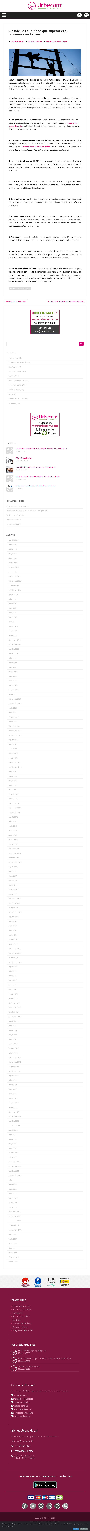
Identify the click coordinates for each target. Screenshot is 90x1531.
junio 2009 (13, 1239)
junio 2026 (13, 549)
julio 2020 (12, 744)
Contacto (17, 1320)
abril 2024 (12, 622)
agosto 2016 (13, 917)
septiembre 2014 (15, 1017)
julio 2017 (12, 871)
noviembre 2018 (15, 808)
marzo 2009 (13, 1253)
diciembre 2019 (15, 763)
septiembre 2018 (15, 812)
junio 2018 (13, 826)
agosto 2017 (13, 867)
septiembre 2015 (15, 962)
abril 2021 (12, 713)
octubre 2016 (14, 908)
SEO (10, 394)
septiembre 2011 (15, 1176)
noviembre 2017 (15, 853)
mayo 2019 (13, 781)
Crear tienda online (22, 1416)
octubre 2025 (14, 586)
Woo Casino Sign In (13, 524)
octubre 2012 (14, 1121)
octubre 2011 (14, 1171)
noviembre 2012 (15, 1117)
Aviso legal (18, 1313)
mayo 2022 (13, 676)
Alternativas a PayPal (23, 458)
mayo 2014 (13, 1035)
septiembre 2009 (15, 1230)
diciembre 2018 (15, 803)
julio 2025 (12, 599)
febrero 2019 (14, 794)
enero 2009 (13, 1262)
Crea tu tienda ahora (22, 1323)
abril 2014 (12, 1039)
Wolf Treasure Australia (15, 515)
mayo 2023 (13, 667)
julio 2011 (12, 1180)
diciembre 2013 (15, 1058)
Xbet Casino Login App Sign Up (17, 506)
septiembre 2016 (15, 912)
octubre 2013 (14, 1067)
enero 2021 (13, 722)
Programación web (16, 385)
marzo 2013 (13, 1098)
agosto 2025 (13, 595)
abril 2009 (12, 1248)
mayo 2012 (13, 1144)
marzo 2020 (13, 753)
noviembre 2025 (15, 581)
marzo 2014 (13, 1044)
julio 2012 (12, 1135)
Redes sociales (14, 390)
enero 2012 (13, 1157)
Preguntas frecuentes (23, 1330)
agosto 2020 (13, 740)
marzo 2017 (13, 885)
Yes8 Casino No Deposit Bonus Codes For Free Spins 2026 (27, 511)
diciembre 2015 (15, 949)
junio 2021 (13, 708)
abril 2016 (12, 930)
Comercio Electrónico (53, 42)
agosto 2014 (13, 1021)
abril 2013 (12, 1094)
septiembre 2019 (15, 767)
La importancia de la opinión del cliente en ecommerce (36, 486)
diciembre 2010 (15, 1212)
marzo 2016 (13, 935)
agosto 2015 (13, 967)
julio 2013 (12, 1080)
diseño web (13, 367)
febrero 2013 (14, 1103)
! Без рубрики (14, 358)
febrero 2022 (14, 690)
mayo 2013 (13, 1089)
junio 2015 (13, 976)
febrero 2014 (14, 1048)
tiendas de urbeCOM (16, 399)
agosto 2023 (13, 654)
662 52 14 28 (25, 1446)
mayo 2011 (13, 1189)
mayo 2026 (13, 554)
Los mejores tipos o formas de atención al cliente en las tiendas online (41, 449)
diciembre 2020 (15, 726)
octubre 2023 (14, 649)
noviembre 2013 (15, 1062)
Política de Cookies (21, 1316)
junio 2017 (13, 876)
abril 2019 (12, 785)
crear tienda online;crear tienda (20, 289)
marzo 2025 (13, 617)
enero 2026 (13, 572)
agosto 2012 (13, 1130)
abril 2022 (12, 681)
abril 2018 (12, 835)
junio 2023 (13, 663)
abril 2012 (12, 1148)
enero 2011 (13, 1207)
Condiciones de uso (21, 1306)
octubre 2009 (14, 1225)
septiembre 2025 (15, 590)
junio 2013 (13, 1085)
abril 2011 (12, 1194)
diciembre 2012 (15, 1112)
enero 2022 (13, 694)
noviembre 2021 (15, 699)
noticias (64, 42)
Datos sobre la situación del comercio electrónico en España (38, 477)
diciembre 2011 (15, 1162)
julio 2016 (12, 921)
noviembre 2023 (15, 645)
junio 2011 (13, 1185)
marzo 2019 (13, 790)
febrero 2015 (14, 994)
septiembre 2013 (15, 1071)
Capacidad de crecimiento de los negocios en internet (36, 467)
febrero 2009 (14, 1257)
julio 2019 (12, 772)
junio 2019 (13, 776)
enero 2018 (13, 844)
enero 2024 (13, 635)
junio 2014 (13, 1030)
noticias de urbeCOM (16, 381)
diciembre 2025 (15, 576)
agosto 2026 (13, 540)
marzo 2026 (13, 563)
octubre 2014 (14, 1012)
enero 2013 (13, 1107)
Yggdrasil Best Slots (13, 520)
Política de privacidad (22, 1309)
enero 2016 (13, 944)
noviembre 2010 (15, 1216)
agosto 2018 (13, 817)
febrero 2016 (14, 940)
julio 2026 (12, 545)
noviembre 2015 (15, 953)
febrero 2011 (14, 1203)
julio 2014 (12, 1026)
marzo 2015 (13, 989)
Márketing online (15, 372)
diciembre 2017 (15, 849)
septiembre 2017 (15, 862)
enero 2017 (13, 894)
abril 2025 (12, 613)
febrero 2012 (14, 1153)
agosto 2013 (13, 1076)
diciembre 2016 (15, 899)
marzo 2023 (13, 672)
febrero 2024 (14, 631)
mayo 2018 (13, 831)
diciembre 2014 (15, 1003)
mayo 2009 (13, 1244)
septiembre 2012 (15, 1126)
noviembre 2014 (15, 1008)
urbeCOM (12, 403)
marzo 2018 (13, 840)
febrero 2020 (14, 758)
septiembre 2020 (15, 735)
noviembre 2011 (15, 1166)
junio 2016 (13, 926)
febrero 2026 (14, 567)
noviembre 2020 (15, 731)
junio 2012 (13, 1139)
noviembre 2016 (15, 903)
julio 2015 (12, 971)
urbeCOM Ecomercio (35, 42)
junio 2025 (13, 604)
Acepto (76, 1528)
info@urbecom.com (23, 1451)
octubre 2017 (14, 858)
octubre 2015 (14, 958)
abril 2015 (12, 985)
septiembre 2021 (15, 704)
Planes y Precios (20, 1327)
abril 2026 (12, 558)
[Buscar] (81, 344)
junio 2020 (13, 749)
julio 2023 (12, 658)
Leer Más (84, 1528)
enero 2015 (13, 999)
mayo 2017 (13, 881)
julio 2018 (12, 822)
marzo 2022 (13, 685)
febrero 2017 (14, 890)
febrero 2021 (14, 717)
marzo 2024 (13, 626)
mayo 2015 (13, 980)
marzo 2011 (13, 1198)
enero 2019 (13, 799)
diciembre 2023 (15, 640)
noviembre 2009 (15, 1221)
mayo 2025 (13, 608)
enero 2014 (13, 1053)
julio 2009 (12, 1235)
